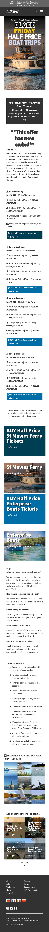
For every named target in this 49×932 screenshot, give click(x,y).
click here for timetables (22, 583)
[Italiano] (19, 900)
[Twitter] (11, 908)
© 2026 (14, 924)
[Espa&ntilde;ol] (24, 900)
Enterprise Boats (17, 156)
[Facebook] (15, 908)
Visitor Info (10, 887)
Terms (26, 884)
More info (31, 5)
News (8, 890)
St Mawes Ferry (34, 153)
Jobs (8, 884)
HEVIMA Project (30, 890)
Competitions (29, 887)
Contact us (10, 893)
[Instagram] (7, 908)
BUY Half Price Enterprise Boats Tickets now (23, 289)
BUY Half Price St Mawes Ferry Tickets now (22, 235)
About (8, 881)
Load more (24, 862)
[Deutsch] (8, 900)
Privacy (27, 881)
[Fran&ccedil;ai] (13, 900)
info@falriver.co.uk (22, 918)
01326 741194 (10, 918)
